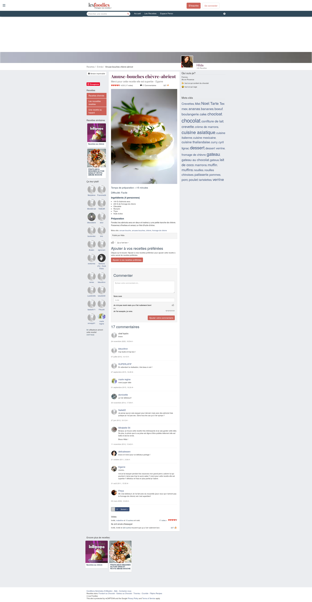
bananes (207, 108)
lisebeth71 (92, 309)
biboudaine (91, 222)
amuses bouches (138, 230)
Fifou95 (102, 309)
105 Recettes (201, 68)
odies (88, 4)
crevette (188, 126)
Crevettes (188, 103)
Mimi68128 (91, 209)
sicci (101, 222)
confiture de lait (212, 121)
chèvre (148, 230)
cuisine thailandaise (196, 141)
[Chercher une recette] (128, 14)
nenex (91, 282)
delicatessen (124, 451)
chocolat (191, 120)
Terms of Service (148, 598)
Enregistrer (94, 84)
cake (203, 114)
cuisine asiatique (198, 132)
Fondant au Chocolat (107, 593)
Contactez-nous (125, 591)
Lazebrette (91, 296)
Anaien (91, 250)
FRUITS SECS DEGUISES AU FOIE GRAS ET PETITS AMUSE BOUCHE (96, 172)
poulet (193, 179)
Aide (115, 591)
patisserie (201, 174)
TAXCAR (101, 209)
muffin (212, 164)
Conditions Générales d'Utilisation (99, 591)
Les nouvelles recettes (94, 103)
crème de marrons (206, 127)
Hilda (200, 65)
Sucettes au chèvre (96, 144)
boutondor (92, 236)
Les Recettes (150, 13)
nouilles (198, 170)
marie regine (124, 379)
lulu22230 (101, 296)
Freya (121, 490)
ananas (194, 108)
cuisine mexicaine (204, 137)
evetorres (91, 263)
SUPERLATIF (125, 364)
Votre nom (117, 296)
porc (185, 179)
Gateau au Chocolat (124, 593)
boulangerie (190, 114)
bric (101, 236)
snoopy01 (91, 323)
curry (214, 142)
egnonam (101, 250)
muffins (187, 169)
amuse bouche (125, 230)
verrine (218, 179)
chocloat (214, 113)
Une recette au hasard (95, 111)
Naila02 (122, 410)
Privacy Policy (133, 598)
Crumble (145, 593)
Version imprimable (97, 73)
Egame (121, 466)
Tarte (214, 103)
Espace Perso (166, 13)
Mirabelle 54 (124, 427)
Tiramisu (136, 593)
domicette (123, 394)
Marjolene (91, 195)
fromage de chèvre (159, 230)
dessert (197, 147)
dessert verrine (215, 148)
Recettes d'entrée (96, 95)
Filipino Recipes (156, 593)
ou (114, 308)
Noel (205, 103)
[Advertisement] (156, 35)
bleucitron (123, 348)
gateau (213, 154)
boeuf (218, 108)
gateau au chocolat (195, 159)
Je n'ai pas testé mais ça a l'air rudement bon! (132, 305)
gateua (214, 160)
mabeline (119, 520)
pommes (214, 174)
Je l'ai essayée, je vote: (123, 311)
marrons (201, 164)
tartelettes (205, 179)
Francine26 (101, 195)
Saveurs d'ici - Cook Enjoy (101, 266)
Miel (197, 103)
